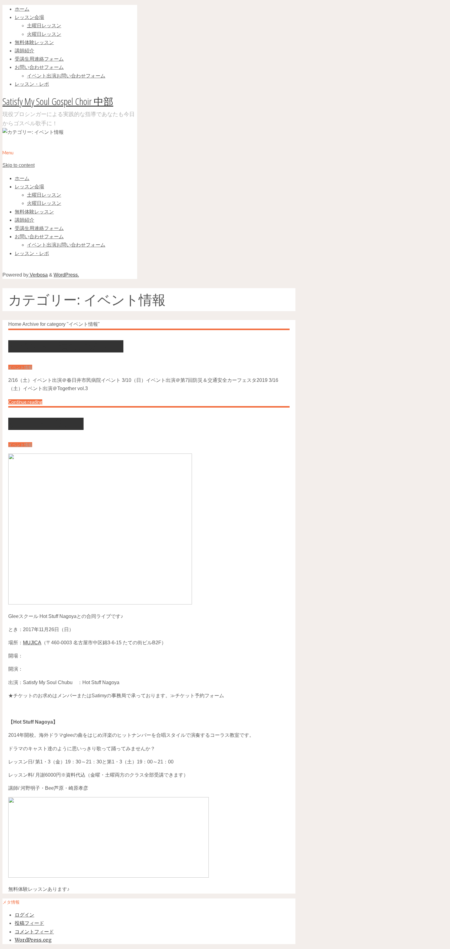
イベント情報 (20, 367)
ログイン (24, 915)
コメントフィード (34, 931)
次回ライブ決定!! (46, 424)
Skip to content (18, 165)
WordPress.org (33, 940)
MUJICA (32, 642)
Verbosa (38, 274)
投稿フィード (29, 923)
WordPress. (66, 274)
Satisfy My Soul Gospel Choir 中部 (57, 101)
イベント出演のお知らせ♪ (65, 346)
